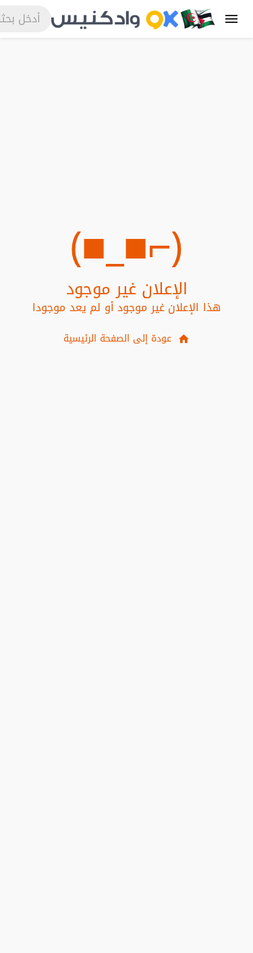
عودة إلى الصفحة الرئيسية (117, 338)
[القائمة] (231, 19)
